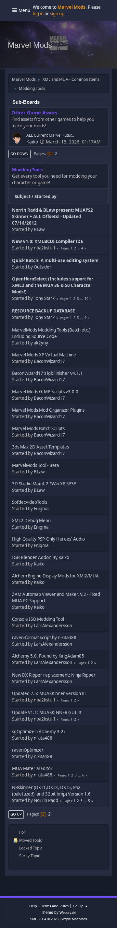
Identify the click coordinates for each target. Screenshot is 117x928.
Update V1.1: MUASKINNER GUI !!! (46, 712)
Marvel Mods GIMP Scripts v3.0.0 (45, 392)
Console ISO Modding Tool (38, 619)
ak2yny (41, 343)
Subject (23, 196)
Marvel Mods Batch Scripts (38, 428)
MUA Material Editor (32, 768)
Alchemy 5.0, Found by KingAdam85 (48, 656)
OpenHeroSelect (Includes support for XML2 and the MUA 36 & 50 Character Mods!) (52, 285)
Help (33, 905)
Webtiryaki (67, 912)
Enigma (41, 508)
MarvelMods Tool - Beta (35, 465)
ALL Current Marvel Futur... (50, 135)
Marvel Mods (30, 45)
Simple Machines (73, 919)
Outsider (42, 267)
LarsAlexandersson (53, 625)
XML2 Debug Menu (31, 520)
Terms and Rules (55, 905)
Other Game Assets (34, 112)
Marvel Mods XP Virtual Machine (44, 355)
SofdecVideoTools (29, 502)
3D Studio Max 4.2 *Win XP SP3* (44, 484)
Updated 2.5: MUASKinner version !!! (49, 693)
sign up (57, 13)
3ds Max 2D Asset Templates (40, 447)
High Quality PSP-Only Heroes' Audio (48, 539)
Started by (45, 196)
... (82, 298)
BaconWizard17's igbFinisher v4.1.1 (47, 373)
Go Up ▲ (80, 905)
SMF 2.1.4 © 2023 (44, 919)
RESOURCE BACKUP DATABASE (43, 311)
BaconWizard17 (49, 361)
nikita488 (43, 738)
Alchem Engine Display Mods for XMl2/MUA (55, 576)
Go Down (19, 153)
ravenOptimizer (28, 750)
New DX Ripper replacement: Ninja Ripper (54, 675)
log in (38, 13)
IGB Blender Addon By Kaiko (40, 557)
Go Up (16, 814)
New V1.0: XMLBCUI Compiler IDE (47, 241)
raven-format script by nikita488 (44, 637)
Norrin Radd (46, 800)
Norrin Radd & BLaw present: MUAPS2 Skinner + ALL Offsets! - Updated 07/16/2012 (52, 216)
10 (86, 298)
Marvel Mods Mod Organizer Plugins (48, 410)
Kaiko (32, 142)
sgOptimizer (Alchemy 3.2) (38, 731)
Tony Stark (44, 298)
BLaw (39, 229)
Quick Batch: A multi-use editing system (55, 260)
